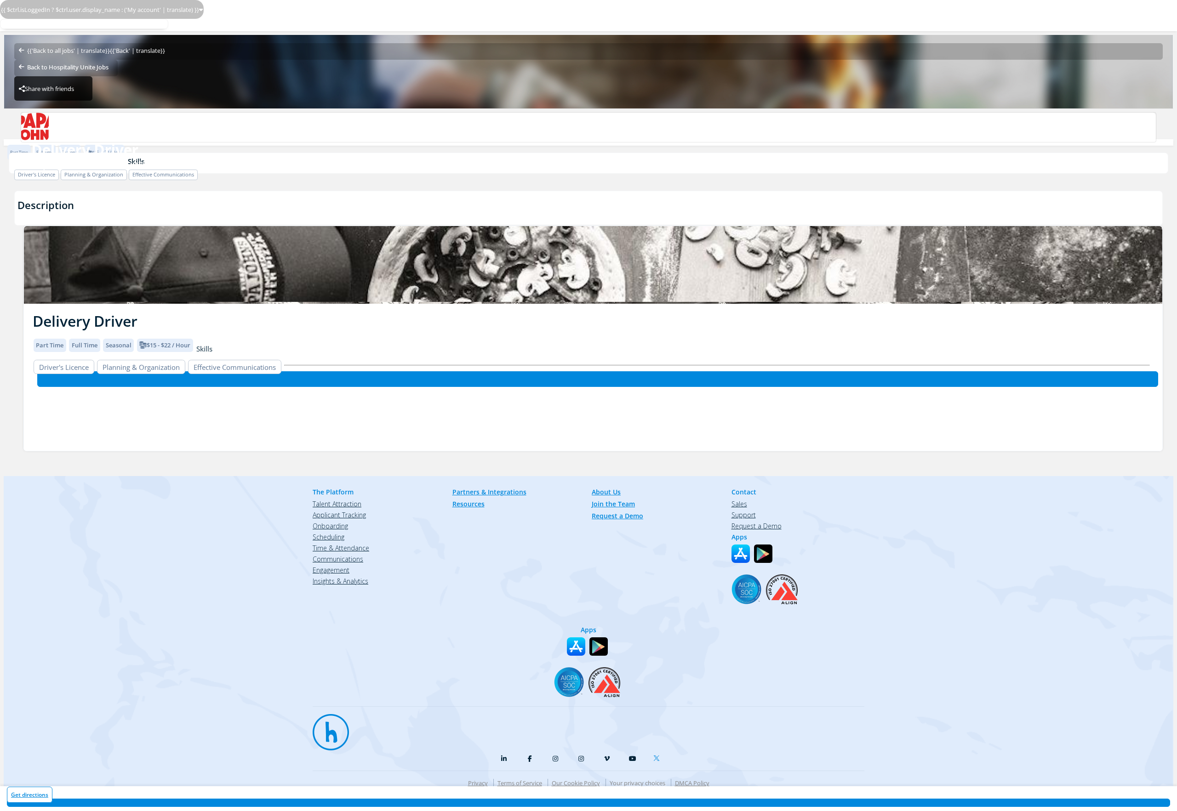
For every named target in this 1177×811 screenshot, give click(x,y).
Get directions (29, 795)
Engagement (331, 570)
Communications (338, 559)
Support (743, 514)
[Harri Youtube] (632, 758)
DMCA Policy (692, 783)
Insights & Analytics (340, 581)
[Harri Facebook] (529, 758)
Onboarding (330, 526)
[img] (593, 265)
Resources (468, 503)
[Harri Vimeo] (606, 758)
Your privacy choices (637, 783)
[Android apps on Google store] (763, 553)
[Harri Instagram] (555, 758)
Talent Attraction (337, 503)
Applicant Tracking (339, 514)
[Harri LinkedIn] (504, 758)
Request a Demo (617, 515)
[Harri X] (658, 756)
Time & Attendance (341, 548)
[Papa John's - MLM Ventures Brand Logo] (588, 127)
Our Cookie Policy (576, 783)
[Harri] (326, 728)
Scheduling (328, 537)
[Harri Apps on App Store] (740, 553)
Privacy (478, 783)
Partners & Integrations (489, 492)
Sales (739, 503)
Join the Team (613, 503)
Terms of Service (519, 783)
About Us (606, 492)
